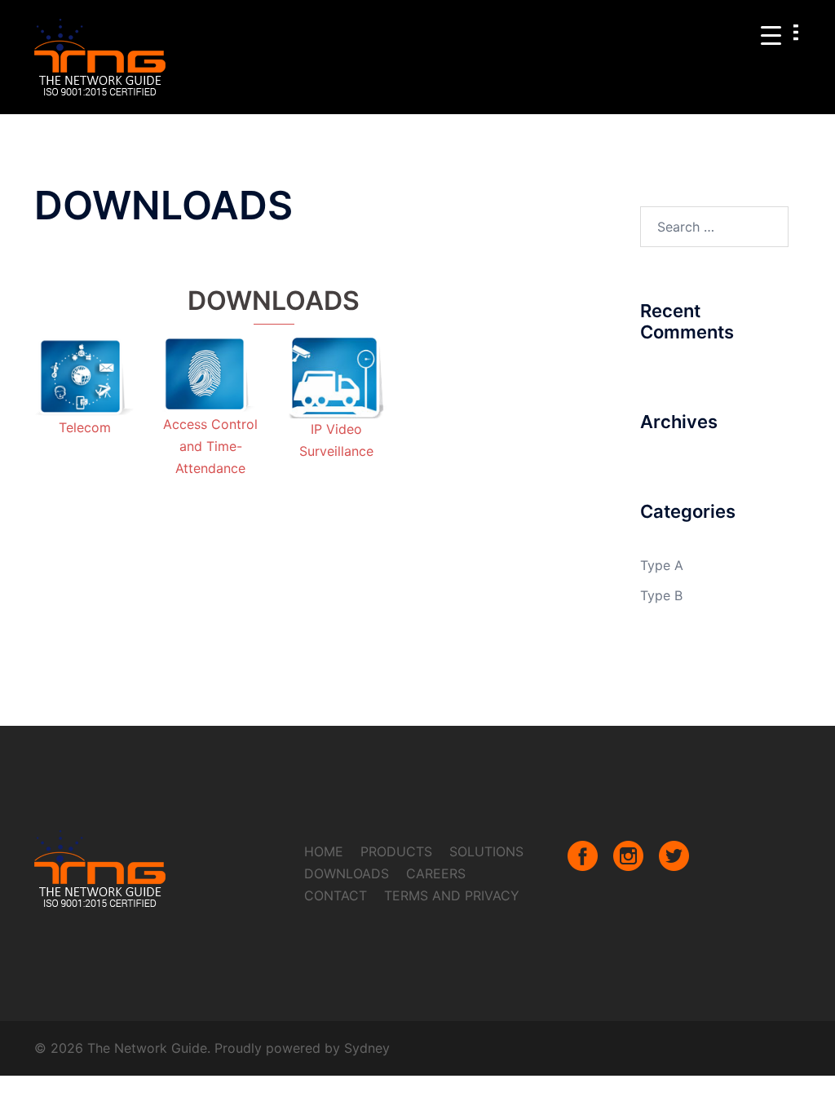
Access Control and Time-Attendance (210, 446)
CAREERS (436, 873)
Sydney (367, 1048)
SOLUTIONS (486, 851)
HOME (323, 851)
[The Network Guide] (100, 55)
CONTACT (335, 895)
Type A (661, 565)
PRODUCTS (396, 851)
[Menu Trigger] (771, 34)
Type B (661, 595)
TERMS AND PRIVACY (451, 895)
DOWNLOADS (346, 873)
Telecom (85, 427)
